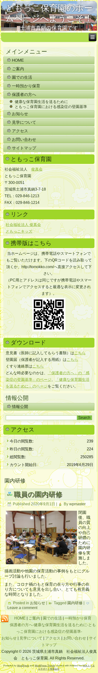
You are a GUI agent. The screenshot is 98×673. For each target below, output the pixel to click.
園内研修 (75, 603)
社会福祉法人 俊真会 (23, 225)
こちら (80, 353)
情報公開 (20, 406)
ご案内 (18, 69)
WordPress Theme (45, 665)
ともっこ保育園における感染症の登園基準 (51, 107)
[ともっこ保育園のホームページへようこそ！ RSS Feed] (5, 619)
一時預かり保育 (26, 86)
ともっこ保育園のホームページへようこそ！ (49, 13)
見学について (24, 122)
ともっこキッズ (19, 231)
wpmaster (77, 504)
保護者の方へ (24, 94)
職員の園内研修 (38, 494)
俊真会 (37, 169)
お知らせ (20, 114)
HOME (18, 60)
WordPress (23, 665)
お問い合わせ (24, 139)
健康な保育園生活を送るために (41, 102)
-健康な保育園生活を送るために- (60, 625)
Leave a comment (22, 608)
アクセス (20, 131)
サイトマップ (24, 148)
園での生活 (22, 77)
